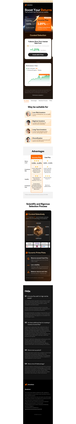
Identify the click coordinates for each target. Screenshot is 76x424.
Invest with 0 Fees (38, 55)
